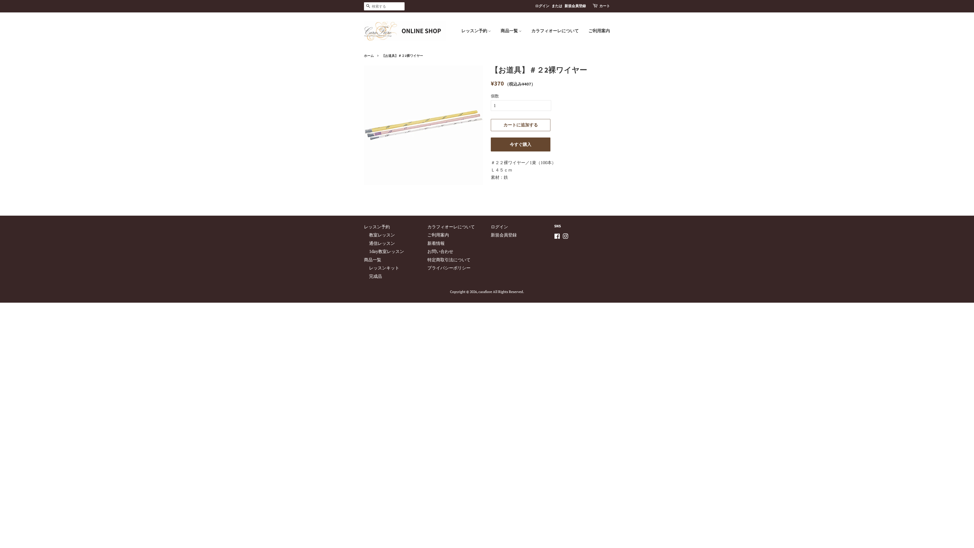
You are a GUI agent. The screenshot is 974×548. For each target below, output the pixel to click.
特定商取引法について (449, 260)
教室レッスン (382, 235)
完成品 (375, 276)
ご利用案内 (599, 31)
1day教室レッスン (386, 251)
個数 (495, 96)
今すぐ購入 (520, 145)
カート (604, 6)
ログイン (542, 6)
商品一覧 (510, 31)
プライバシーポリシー (449, 268)
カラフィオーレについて (555, 31)
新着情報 (436, 243)
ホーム (369, 56)
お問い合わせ (440, 251)
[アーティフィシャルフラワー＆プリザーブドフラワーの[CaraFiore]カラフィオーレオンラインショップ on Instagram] (565, 237)
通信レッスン (382, 243)
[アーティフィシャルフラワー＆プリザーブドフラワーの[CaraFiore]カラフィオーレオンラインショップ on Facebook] (557, 237)
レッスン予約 (474, 31)
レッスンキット (384, 268)
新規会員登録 (575, 6)
